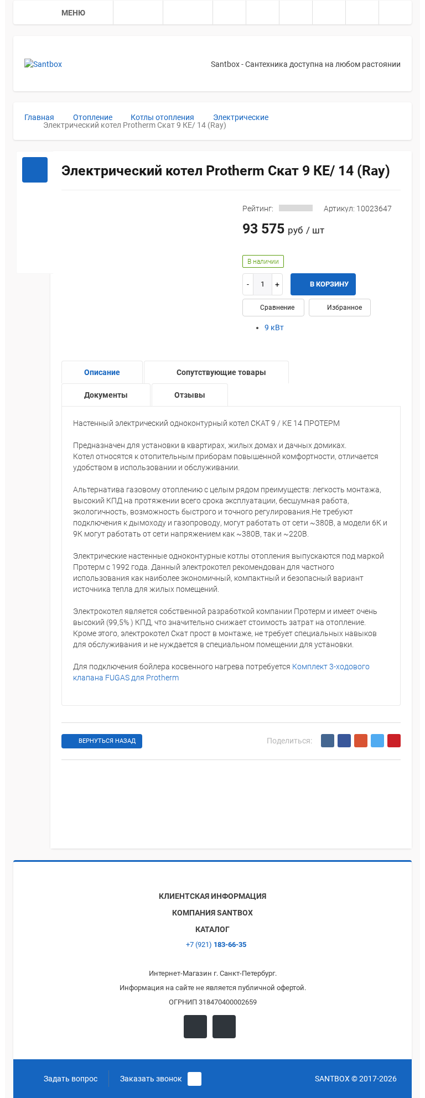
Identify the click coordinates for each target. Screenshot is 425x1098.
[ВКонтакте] (327, 740)
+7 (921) (215, 944)
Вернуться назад (107, 741)
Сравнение (276, 307)
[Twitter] (377, 740)
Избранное (343, 307)
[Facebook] (344, 740)
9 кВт (274, 327)
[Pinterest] (394, 740)
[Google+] (360, 740)
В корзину (328, 284)
